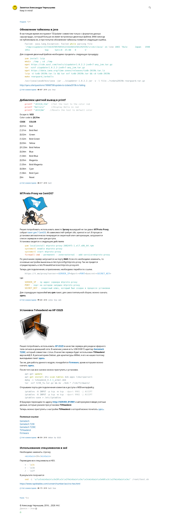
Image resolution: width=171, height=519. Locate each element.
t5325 (59, 437)
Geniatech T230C (28, 427)
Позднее (23, 22)
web (59, 300)
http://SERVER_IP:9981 (64, 402)
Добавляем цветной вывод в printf (43, 100)
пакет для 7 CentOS (36, 232)
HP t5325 (59, 346)
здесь (42, 358)
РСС (58, 505)
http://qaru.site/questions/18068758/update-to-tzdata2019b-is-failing (52, 85)
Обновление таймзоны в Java (39, 29)
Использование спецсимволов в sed (43, 448)
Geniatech (24, 421)
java (49, 90)
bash (50, 183)
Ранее (22, 498)
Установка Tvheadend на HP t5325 (41, 310)
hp (55, 437)
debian (50, 437)
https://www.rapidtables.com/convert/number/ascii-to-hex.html (50, 483)
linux (53, 90)
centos (50, 300)
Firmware (74, 362)
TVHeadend (25, 430)
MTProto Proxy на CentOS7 (36, 193)
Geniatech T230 (27, 424)
